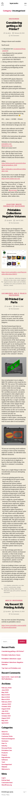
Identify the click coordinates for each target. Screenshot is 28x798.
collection (11, 278)
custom (6, 587)
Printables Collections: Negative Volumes (14, 213)
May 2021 (5, 720)
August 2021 (6, 718)
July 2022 (5, 711)
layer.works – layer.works (10, 677)
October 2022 (6, 706)
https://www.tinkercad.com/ (11, 179)
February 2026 (7, 688)
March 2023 (6, 699)
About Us (8, 600)
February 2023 (7, 702)
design (19, 587)
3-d (5, 278)
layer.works (14, 3)
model (18, 280)
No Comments (15, 35)
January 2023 (6, 704)
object (15, 282)
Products (5, 753)
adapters (8, 585)
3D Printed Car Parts (14, 300)
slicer (24, 283)
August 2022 (6, 709)
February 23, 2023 (19, 611)
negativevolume (8, 282)
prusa (14, 283)
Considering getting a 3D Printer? (14, 26)
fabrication (7, 590)
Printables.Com (8, 206)
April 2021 (5, 723)
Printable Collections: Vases (11, 655)
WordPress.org (7, 785)
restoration (7, 592)
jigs (11, 590)
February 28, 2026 (19, 33)
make (14, 280)
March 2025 (6, 695)
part (18, 282)
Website (4, 767)
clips (22, 585)
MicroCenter (13, 190)
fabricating (18, 589)
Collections (10, 204)
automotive (15, 585)
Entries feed (6, 780)
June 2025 (5, 690)
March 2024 (6, 697)
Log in (4, 778)
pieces (18, 590)
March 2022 (6, 713)
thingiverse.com (7, 146)
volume (11, 285)
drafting (12, 589)
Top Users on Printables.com (11, 668)
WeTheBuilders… (7, 679)
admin (9, 33)
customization (12, 587)
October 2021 (6, 716)
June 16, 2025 (19, 220)
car (20, 585)
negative (23, 280)
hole (11, 280)
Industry (19, 204)
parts (14, 590)
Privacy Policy (5, 794)
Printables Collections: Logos (11, 658)
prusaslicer (19, 283)
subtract (6, 285)
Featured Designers (8, 738)
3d (7, 278)
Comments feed (7, 782)
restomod (23, 590)
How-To (16, 293)
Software (5, 760)
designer (23, 278)
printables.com (7, 144)
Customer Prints (7, 293)
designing (6, 589)
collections (17, 278)
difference (6, 280)
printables (23, 282)
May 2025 (5, 692)
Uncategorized (14, 18)
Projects (23, 293)
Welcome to (6, 769)
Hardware (5, 741)
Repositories (6, 757)
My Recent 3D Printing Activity (14, 606)
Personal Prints (7, 748)
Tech (3, 762)
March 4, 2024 (19, 306)
